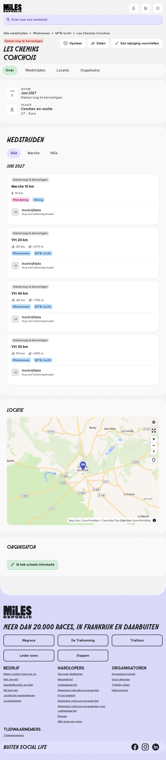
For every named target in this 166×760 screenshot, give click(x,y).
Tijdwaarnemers (13, 735)
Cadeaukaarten (67, 684)
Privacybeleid (66, 695)
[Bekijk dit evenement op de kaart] (12, 109)
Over (10, 70)
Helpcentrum (120, 690)
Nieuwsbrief (65, 679)
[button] (83, 471)
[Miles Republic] (12, 8)
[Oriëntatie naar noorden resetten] (154, 451)
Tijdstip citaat (120, 684)
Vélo (54, 153)
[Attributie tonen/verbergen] (154, 520)
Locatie (63, 70)
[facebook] (136, 747)
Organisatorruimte (123, 674)
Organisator (90, 70)
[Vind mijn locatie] (154, 422)
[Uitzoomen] (154, 445)
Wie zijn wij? (11, 679)
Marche (34, 153)
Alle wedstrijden (15, 33)
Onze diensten (121, 679)
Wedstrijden (35, 70)
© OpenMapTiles (110, 520)
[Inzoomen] (154, 439)
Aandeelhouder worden (18, 684)
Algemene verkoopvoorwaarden (78, 700)
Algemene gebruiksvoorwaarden (78, 690)
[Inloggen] (133, 8)
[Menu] (158, 8)
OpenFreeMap (90, 520)
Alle (13, 153)
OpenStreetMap (141, 520)
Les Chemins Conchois (93, 33)
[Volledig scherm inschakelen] (154, 430)
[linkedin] (157, 747)
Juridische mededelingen (19, 695)
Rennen (62, 716)
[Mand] (145, 8)
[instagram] (147, 747)
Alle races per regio (70, 721)
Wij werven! (10, 690)
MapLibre (74, 520)
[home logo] (17, 612)
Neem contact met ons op (19, 674)
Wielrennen (41, 33)
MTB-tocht (63, 33)
